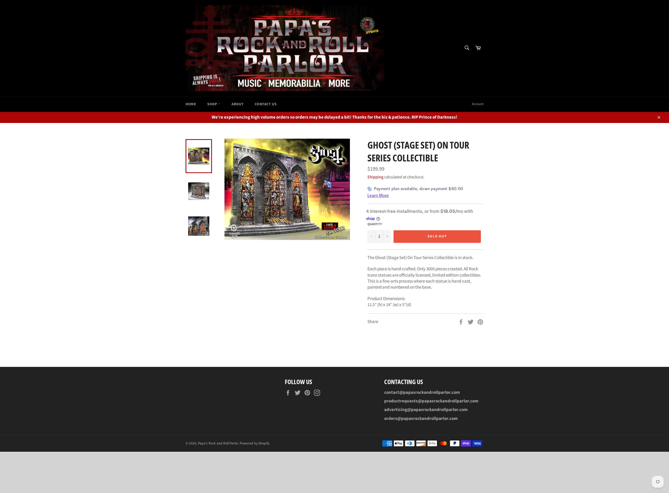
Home (191, 104)
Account (477, 104)
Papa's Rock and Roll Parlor (218, 443)
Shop (212, 104)
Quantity (374, 224)
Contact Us (265, 104)
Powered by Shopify (254, 443)
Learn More (378, 195)
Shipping (375, 177)
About (238, 104)
